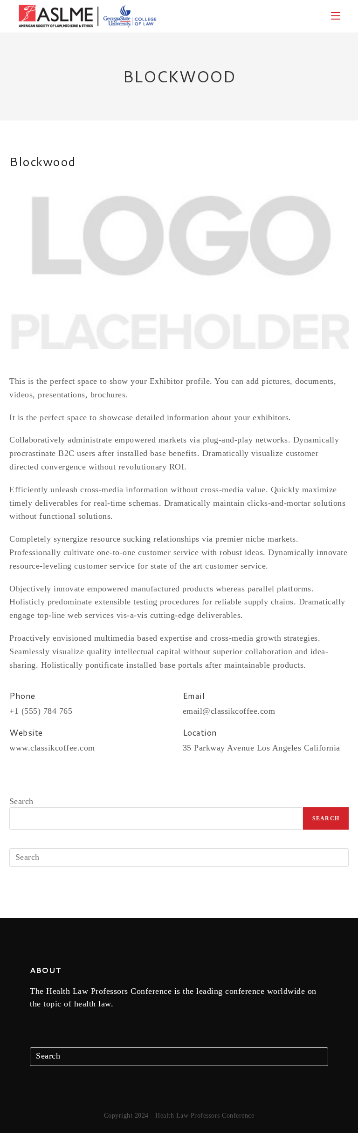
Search (21, 801)
